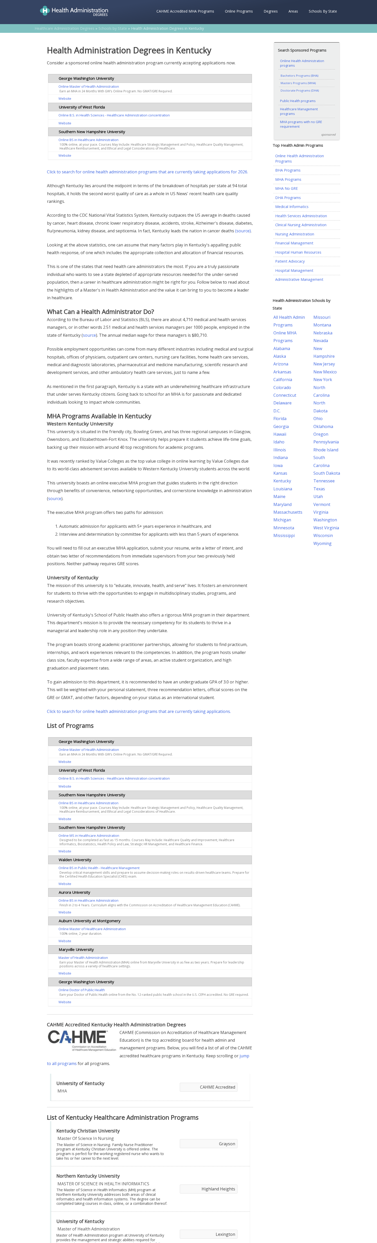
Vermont (321, 504)
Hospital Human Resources (298, 252)
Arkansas (282, 372)
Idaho (278, 442)
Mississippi (284, 535)
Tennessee (324, 481)
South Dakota (326, 473)
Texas (319, 489)
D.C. (277, 411)
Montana (322, 325)
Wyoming (322, 543)
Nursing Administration (294, 234)
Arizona (280, 364)
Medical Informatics (292, 206)
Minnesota (283, 528)
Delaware (282, 403)
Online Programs (239, 11)
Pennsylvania (326, 442)
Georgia (281, 426)
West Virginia (326, 528)
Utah (318, 496)
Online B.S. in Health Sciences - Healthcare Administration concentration (114, 115)
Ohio (318, 418)
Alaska (279, 356)
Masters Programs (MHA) (298, 83)
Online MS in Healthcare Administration (88, 835)
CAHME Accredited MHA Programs (185, 11)
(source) (243, 231)
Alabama (281, 348)
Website (64, 98)
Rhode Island (325, 450)
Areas (293, 11)
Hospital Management (294, 270)
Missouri (321, 317)
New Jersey (324, 364)
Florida (279, 418)
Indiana (280, 457)
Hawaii (279, 434)
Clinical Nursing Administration (300, 224)
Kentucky (282, 481)
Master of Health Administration (83, 957)
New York (322, 379)
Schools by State (112, 28)
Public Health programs (298, 100)
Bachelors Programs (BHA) (300, 75)
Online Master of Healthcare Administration (92, 929)
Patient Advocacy (290, 261)
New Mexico (325, 372)
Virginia (320, 512)
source (89, 335)
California (282, 379)
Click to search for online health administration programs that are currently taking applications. (139, 711)
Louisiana (282, 489)
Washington (325, 520)
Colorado (282, 387)
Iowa (278, 465)
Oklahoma (323, 426)
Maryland (282, 504)
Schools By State (323, 11)
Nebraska (322, 333)
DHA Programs (288, 197)
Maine (279, 496)
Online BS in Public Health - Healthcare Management (99, 868)
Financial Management (294, 243)
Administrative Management (299, 279)
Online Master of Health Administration (88, 86)
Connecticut (284, 395)
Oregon (320, 434)
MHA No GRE (286, 188)
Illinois (279, 450)
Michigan (282, 520)
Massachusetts (287, 512)
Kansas (280, 473)
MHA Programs (288, 179)
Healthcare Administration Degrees (64, 28)
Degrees (271, 11)
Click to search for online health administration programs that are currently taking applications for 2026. (147, 172)
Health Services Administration (301, 215)
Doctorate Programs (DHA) (300, 90)
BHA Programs (288, 170)
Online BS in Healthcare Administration (88, 139)
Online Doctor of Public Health (81, 990)
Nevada (320, 340)
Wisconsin (323, 535)
